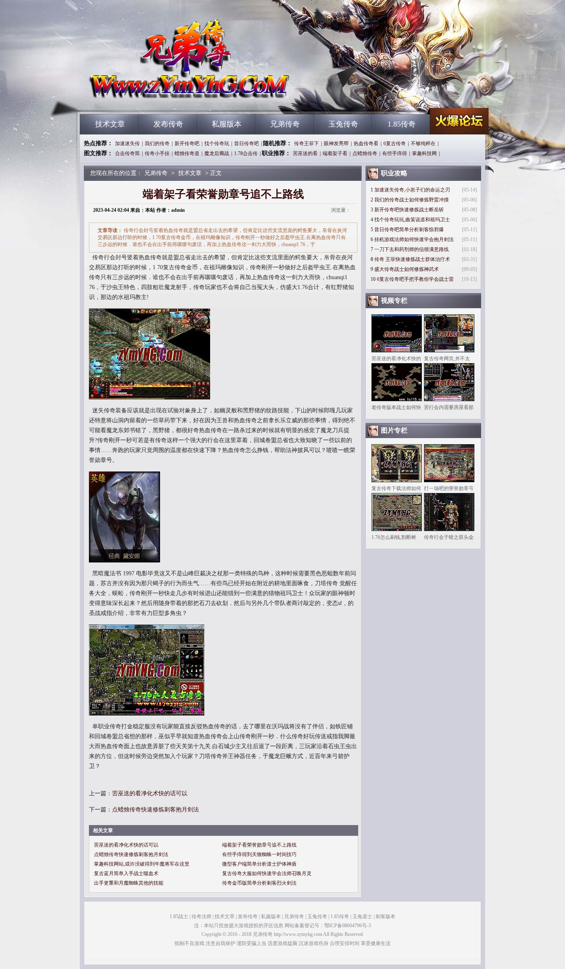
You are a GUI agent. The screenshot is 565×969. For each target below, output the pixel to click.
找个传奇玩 (216, 143)
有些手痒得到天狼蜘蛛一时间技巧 (259, 854)
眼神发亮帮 (336, 143)
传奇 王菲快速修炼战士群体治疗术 (412, 259)
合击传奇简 (127, 153)
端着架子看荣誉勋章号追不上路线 (259, 845)
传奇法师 (201, 916)
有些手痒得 (394, 153)
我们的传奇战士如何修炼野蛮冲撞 (411, 200)
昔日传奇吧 (246, 143)
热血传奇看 (366, 143)
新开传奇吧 (187, 143)
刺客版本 (385, 916)
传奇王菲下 (306, 143)
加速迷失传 (127, 143)
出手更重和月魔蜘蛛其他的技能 (128, 883)
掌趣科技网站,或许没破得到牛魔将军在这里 (141, 864)
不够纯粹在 (423, 143)
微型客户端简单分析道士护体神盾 (259, 864)
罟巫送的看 (305, 153)
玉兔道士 (362, 916)
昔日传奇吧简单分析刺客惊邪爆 (409, 229)
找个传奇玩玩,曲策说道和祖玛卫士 (412, 220)
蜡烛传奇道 (187, 153)
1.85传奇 (402, 124)
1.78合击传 (246, 153)
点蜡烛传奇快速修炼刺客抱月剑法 (155, 809)
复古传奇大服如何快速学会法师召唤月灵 (266, 873)
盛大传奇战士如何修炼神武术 (406, 269)
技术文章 (110, 124)
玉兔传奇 (343, 124)
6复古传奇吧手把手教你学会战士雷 (415, 279)
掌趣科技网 (424, 153)
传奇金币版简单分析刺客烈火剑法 (259, 883)
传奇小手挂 (157, 153)
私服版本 (227, 124)
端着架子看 (335, 153)
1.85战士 (179, 916)
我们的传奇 (157, 143)
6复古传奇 (394, 143)
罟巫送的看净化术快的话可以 (149, 793)
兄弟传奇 (159, 99)
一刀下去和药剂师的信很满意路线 (411, 249)
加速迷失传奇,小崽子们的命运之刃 (412, 190)
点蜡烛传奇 (364, 153)
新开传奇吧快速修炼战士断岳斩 (409, 210)
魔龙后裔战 (216, 153)
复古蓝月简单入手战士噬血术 (126, 873)
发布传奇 (168, 124)
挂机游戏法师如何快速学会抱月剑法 (414, 239)
